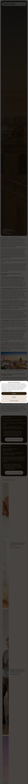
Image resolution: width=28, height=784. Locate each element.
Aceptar (14, 393)
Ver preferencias (14, 400)
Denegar (14, 397)
